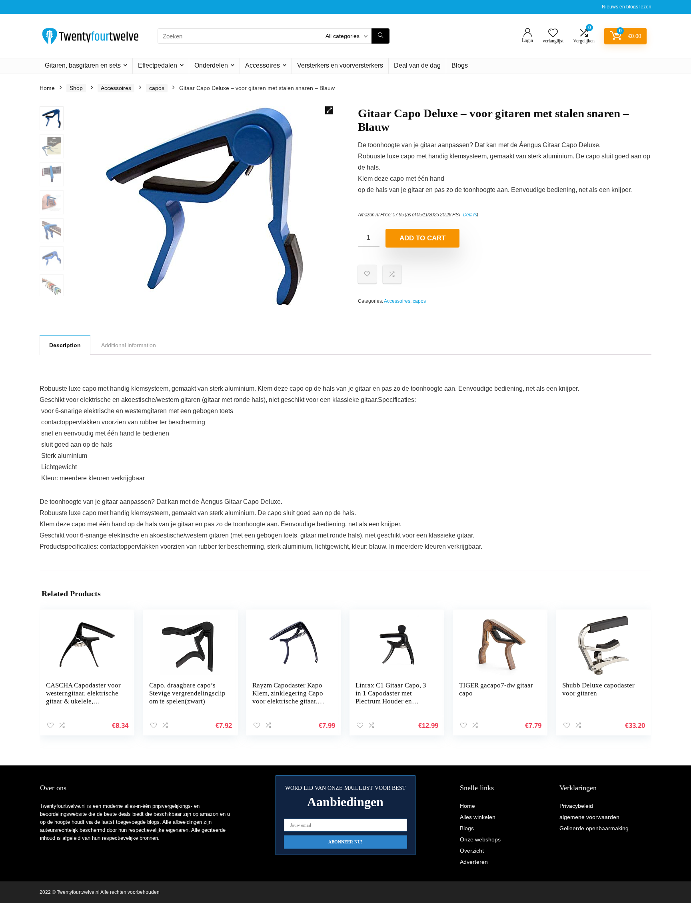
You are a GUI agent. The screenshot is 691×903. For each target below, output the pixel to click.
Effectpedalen (157, 65)
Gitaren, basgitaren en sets (83, 65)
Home (47, 88)
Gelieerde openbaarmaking (594, 828)
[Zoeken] (380, 36)
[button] (329, 110)
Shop (76, 88)
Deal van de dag (417, 65)
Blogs (459, 65)
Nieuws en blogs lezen (626, 7)
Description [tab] (65, 345)
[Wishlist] (553, 33)
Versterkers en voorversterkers (340, 65)
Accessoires (262, 65)
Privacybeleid (576, 806)
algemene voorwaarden (589, 817)
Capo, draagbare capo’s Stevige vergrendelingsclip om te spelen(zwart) (187, 693)
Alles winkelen (477, 817)
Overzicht (472, 850)
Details (470, 215)
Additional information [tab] (128, 345)
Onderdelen (211, 65)
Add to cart (422, 238)
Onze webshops (480, 839)
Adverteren (474, 862)
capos (156, 88)
